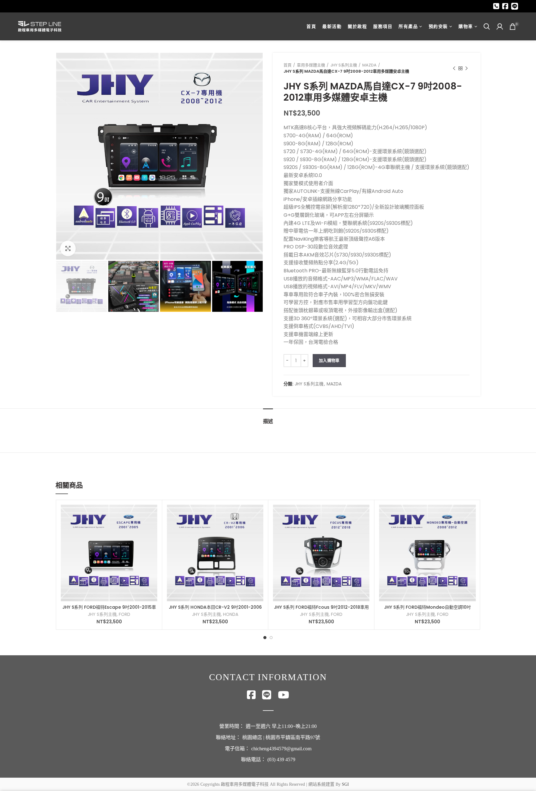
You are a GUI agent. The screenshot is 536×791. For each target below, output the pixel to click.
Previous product (454, 68)
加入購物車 (329, 360)
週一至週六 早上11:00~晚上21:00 (281, 726)
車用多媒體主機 (311, 65)
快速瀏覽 (152, 515)
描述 (268, 421)
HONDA (230, 614)
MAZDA (369, 65)
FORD (124, 614)
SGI (345, 784)
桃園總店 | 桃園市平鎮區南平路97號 (281, 737)
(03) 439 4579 (281, 759)
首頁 (288, 65)
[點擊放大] (68, 248)
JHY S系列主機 (343, 65)
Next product (466, 68)
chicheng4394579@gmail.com (281, 748)
